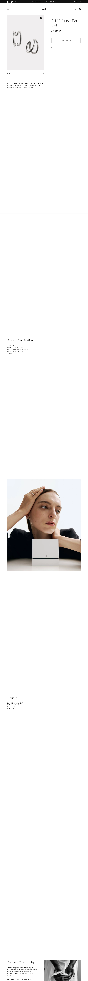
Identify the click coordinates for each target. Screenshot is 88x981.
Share (52, 48)
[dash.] (44, 9)
